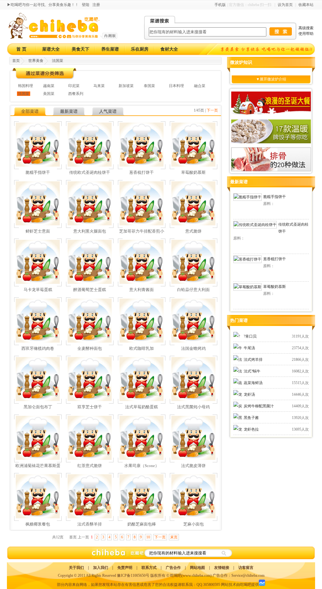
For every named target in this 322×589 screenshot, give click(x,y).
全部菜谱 (30, 111)
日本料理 (176, 86)
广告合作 (173, 567)
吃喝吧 (175, 575)
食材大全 (169, 49)
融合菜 (199, 86)
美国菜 (48, 93)
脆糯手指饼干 (274, 197)
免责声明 (124, 567)
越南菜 (48, 86)
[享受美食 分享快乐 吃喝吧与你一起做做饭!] (267, 49)
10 (148, 537)
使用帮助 (306, 33)
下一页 (212, 110)
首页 (16, 60)
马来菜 (99, 86)
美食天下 (80, 49)
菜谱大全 (51, 49)
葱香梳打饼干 (274, 259)
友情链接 (221, 567)
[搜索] (223, 553)
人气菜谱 (108, 111)
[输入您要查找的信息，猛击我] (280, 31)
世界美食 (35, 60)
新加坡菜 (126, 86)
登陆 (85, 5)
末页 (174, 537)
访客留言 (245, 567)
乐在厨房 (139, 49)
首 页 (21, 49)
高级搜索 (306, 28)
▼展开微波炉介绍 (271, 79)
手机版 (220, 5)
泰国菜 (149, 86)
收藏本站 (306, 5)
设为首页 (285, 5)
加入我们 (100, 567)
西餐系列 (75, 93)
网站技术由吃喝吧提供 (240, 584)
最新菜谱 (69, 111)
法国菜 (57, 60)
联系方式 (149, 567)
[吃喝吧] (62, 38)
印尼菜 (74, 86)
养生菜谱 (110, 49)
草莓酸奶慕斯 (274, 286)
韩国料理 (25, 86)
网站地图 (197, 567)
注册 (96, 5)
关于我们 (76, 567)
